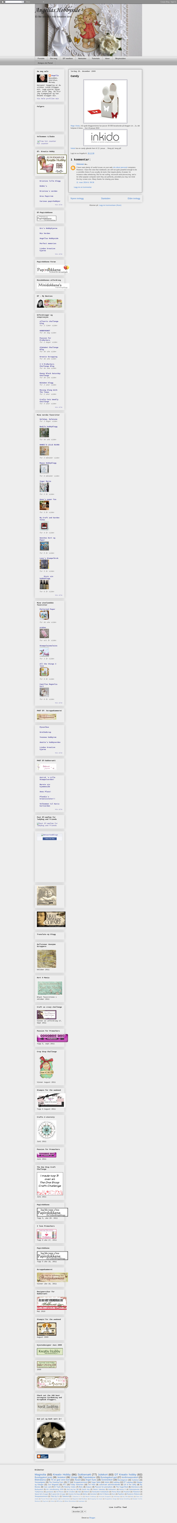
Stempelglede (40, 1482)
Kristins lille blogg (50, 181)
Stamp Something (124, 1499)
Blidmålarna (135, 1487)
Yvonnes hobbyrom (48, 737)
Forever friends (45, 1499)
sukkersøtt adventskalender (109, 1485)
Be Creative (70, 1492)
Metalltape (84, 1499)
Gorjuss (89, 1487)
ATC (64, 1485)
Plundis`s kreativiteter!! (47, 798)
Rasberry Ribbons (133, 1494)
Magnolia (40, 1474)
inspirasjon (81, 1501)
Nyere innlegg (77, 198)
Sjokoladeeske (134, 1489)
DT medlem (68, 58)
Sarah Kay (86, 1489)
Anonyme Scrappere (105, 1496)
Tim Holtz (91, 1485)
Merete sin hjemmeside (45, 786)
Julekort (103, 1474)
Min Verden (45, 233)
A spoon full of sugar (58, 1494)
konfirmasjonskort (130, 1477)
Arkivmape (117, 1496)
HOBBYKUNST (45, 331)
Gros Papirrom (46, 196)
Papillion (121, 1494)
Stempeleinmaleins (48, 646)
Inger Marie (45, 481)
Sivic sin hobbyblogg (46, 577)
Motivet (86, 1492)
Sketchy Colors (70, 1487)
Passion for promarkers (104, 1487)
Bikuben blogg (46, 383)
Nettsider (82, 58)
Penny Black (116, 1492)
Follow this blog (49, 838)
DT (68, 1482)
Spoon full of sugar (41, 1494)
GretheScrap (45, 732)
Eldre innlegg (134, 198)
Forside (41, 58)
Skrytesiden (120, 58)
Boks (81, 1487)
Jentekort (61, 1477)
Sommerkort (106, 1480)
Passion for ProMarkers (45, 339)
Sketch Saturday (99, 1489)
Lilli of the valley (129, 1485)
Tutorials (96, 58)
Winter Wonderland (70, 1501)
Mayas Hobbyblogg (48, 463)
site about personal (120, 167)
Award (78, 1480)
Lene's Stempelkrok (49, 558)
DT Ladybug (128, 1482)
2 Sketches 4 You (77, 1496)
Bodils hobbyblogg (48, 427)
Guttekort (135, 1480)
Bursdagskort (123, 1480)
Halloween (112, 1489)
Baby (131, 1496)
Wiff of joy (59, 1501)
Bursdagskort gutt (109, 1477)
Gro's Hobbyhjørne (48, 228)
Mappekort (75, 1499)
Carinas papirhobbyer (50, 201)
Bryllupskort (39, 1489)
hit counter (42, 144)
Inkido (73, 148)
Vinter (52, 1501)
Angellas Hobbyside (57, 10)
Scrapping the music (96, 1499)
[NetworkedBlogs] (49, 835)
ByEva (85, 1494)
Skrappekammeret (41, 1496)
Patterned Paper (47, 609)
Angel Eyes (91, 1480)
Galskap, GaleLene (48, 419)
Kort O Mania (104, 1494)
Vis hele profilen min (48, 99)
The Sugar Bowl (122, 1487)
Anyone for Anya (74, 1494)
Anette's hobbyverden (50, 742)
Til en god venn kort (60, 1480)
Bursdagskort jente (43, 1477)
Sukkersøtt (84, 1474)
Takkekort (65, 1496)
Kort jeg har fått (73, 1489)
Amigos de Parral (45, 63)
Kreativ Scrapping (48, 357)
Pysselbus (44, 727)
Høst (79, 1492)
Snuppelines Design (111, 1499)
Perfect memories (48, 243)
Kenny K (122, 1489)
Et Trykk (57, 1487)
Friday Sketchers (77, 1485)
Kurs (113, 1494)
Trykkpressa (39, 1492)
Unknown (80, 164)
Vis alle (58, 205)
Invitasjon (55, 1499)
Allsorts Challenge (90, 1496)
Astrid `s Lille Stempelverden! (47, 778)
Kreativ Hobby (62, 1474)
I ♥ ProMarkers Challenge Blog (47, 365)
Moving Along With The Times (48, 391)
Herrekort (93, 1494)
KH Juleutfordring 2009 (54, 1489)
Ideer (107, 58)
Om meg (53, 58)
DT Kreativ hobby (125, 1474)
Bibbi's (43, 186)
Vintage (74, 1477)
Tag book (45, 1501)
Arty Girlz (125, 1496)
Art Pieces (59, 1492)
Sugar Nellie (96, 1482)
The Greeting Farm (56, 1482)
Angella (55, 76)
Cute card (47, 1487)
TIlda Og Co (55, 1496)
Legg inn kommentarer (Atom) (110, 205)
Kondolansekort (65, 1499)
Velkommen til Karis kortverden (49, 805)
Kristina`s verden (48, 191)
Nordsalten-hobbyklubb (100, 1492)
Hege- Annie (75, 126)
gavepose (49, 1492)
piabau (43, 627)
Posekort (127, 1492)
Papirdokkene (89, 1477)
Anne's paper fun (48, 499)
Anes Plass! (45, 792)
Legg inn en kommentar (82, 187)
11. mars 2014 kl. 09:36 (85, 182)
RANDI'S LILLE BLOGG (49, 445)
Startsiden (105, 198)
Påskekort (136, 1492)
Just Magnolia (53, 1485)
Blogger (92, 1518)
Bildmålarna (40, 1480)
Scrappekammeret (80, 1482)
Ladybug (116, 1482)
